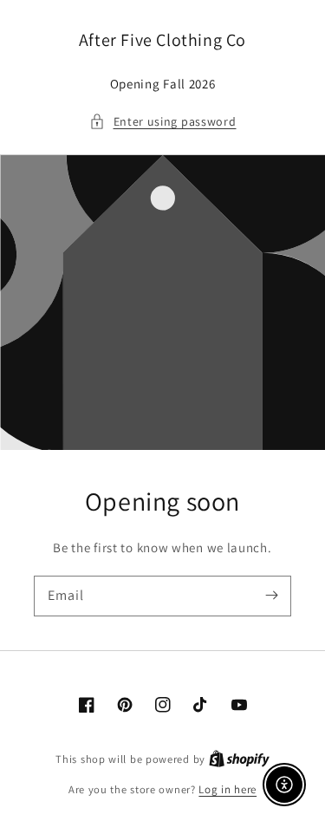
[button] (163, 122)
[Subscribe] (271, 596)
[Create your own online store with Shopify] (239, 759)
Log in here (227, 789)
